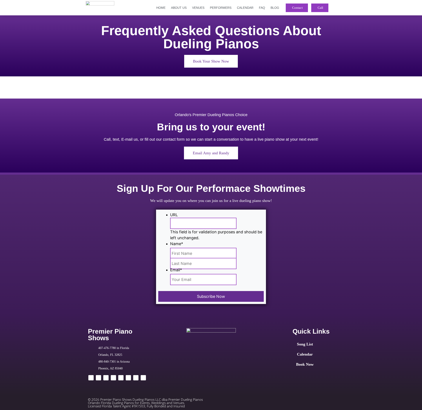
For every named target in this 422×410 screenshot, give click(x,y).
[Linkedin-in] (106, 377)
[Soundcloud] (135, 377)
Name (176, 243)
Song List (305, 344)
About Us (179, 7)
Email (176, 270)
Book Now (305, 364)
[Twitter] (98, 377)
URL (174, 214)
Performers (220, 7)
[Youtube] (121, 377)
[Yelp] (128, 377)
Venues (198, 7)
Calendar (245, 7)
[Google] (113, 377)
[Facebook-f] (91, 377)
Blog (275, 7)
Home (161, 7)
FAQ (262, 7)
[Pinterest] (143, 377)
